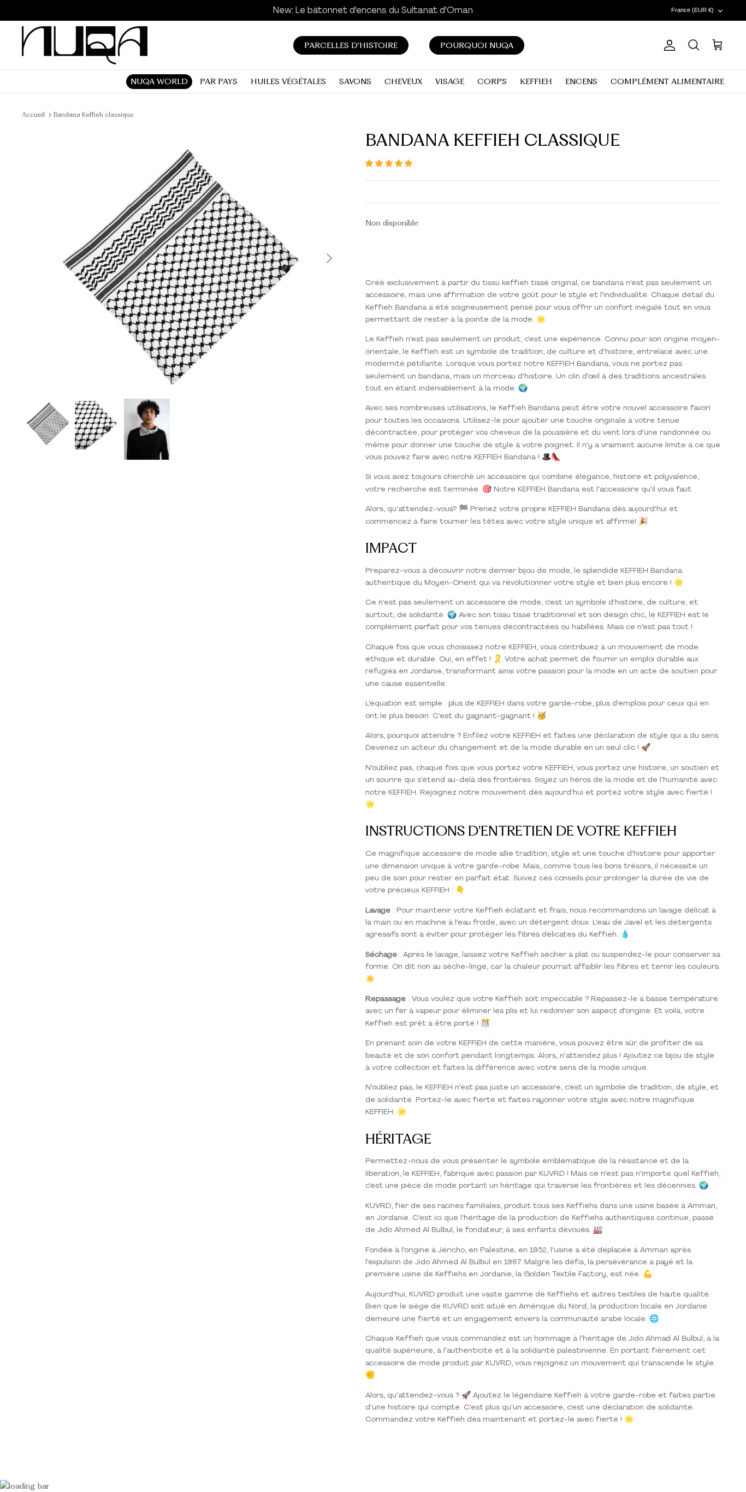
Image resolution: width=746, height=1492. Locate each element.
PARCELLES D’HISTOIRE (351, 45)
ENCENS (581, 81)
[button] (388, 163)
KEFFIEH (536, 81)
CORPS (492, 81)
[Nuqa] (84, 45)
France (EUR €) (692, 10)
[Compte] (667, 45)
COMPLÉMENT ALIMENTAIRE (667, 81)
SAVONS (355, 81)
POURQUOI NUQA (476, 45)
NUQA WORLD (159, 81)
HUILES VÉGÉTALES (288, 81)
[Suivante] (329, 258)
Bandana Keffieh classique (94, 115)
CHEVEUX (403, 81)
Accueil (33, 115)
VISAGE (449, 81)
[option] (184, 258)
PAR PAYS (219, 81)
